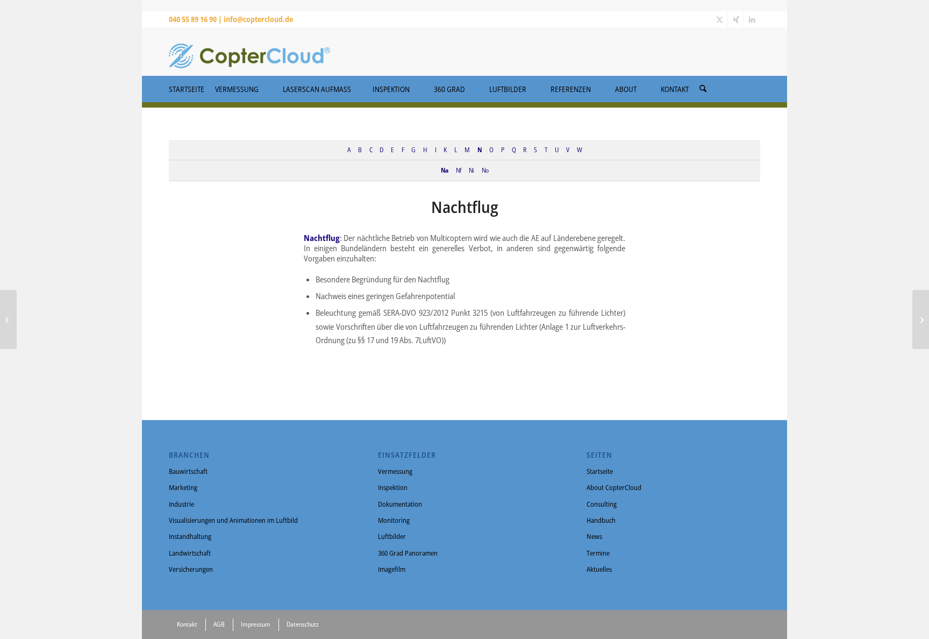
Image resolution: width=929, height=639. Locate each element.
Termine (598, 553)
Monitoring (394, 520)
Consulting (602, 504)
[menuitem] (702, 85)
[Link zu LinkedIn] (752, 19)
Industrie (181, 504)
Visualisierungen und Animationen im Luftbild (233, 520)
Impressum (255, 624)
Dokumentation (400, 504)
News (594, 536)
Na (444, 170)
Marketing (183, 487)
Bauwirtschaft (188, 471)
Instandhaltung (190, 536)
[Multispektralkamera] (8, 319)
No (485, 170)
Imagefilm (391, 569)
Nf (458, 170)
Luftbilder (392, 536)
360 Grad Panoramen (408, 553)
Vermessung (395, 471)
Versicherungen (191, 569)
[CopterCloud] (249, 51)
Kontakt (187, 624)
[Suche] (702, 89)
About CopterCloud (614, 487)
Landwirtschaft (190, 553)
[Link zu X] (719, 19)
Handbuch (601, 520)
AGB (219, 624)
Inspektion (393, 487)
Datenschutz (303, 624)
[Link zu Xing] (736, 19)
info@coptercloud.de (258, 19)
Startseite (600, 471)
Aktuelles (599, 569)
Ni (471, 170)
